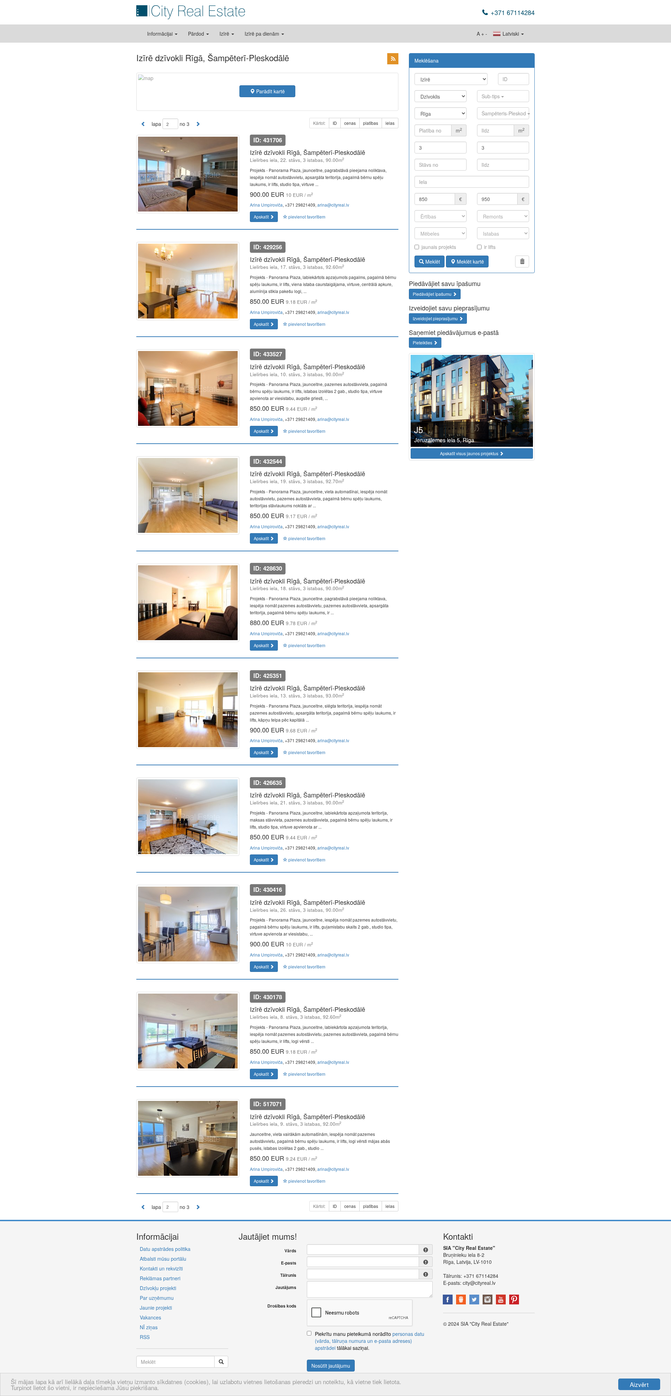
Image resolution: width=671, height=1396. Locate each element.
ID (335, 123)
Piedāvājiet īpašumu (433, 294)
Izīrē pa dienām (263, 33)
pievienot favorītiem (306, 217)
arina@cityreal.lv (333, 205)
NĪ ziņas (149, 1327)
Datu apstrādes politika (165, 1248)
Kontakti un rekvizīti (161, 1268)
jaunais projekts (438, 246)
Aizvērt (639, 1384)
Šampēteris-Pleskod (504, 113)
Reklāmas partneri (160, 1278)
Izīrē (225, 33)
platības (370, 123)
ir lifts (490, 246)
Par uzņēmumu (157, 1297)
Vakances (150, 1317)
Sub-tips (491, 96)
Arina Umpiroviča (266, 205)
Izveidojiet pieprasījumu (436, 318)
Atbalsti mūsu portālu (163, 1258)
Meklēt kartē (469, 261)
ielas (390, 123)
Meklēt (432, 261)
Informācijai (160, 33)
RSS (145, 1336)
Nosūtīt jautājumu (330, 1365)
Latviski (510, 33)
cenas (350, 123)
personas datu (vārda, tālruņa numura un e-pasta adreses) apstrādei (369, 1340)
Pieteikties (423, 342)
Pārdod (196, 33)
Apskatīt (262, 217)
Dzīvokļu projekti (158, 1287)
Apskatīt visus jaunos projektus (469, 453)
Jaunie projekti (156, 1307)
